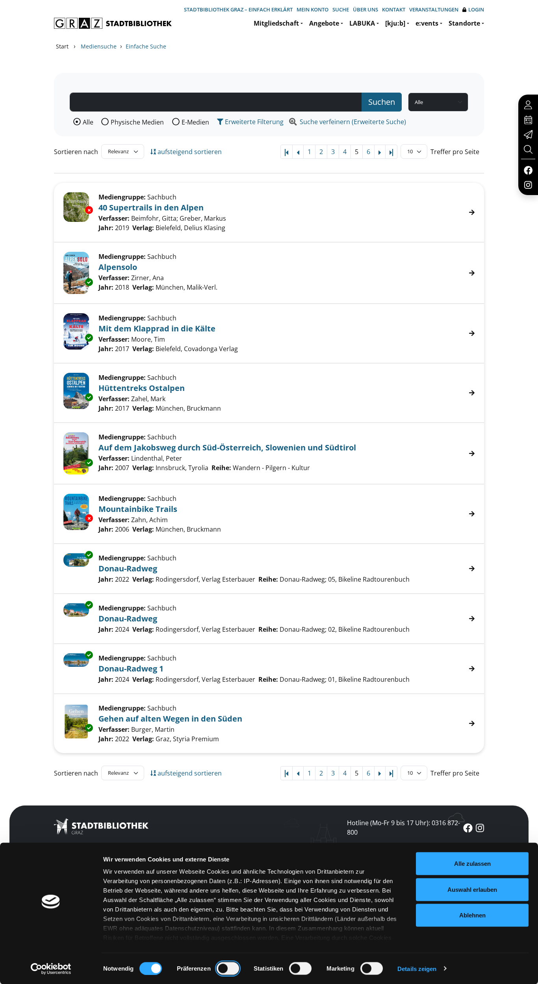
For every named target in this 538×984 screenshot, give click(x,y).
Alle (88, 122)
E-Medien (195, 122)
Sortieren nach (76, 151)
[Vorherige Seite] (298, 152)
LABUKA (362, 23)
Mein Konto (312, 9)
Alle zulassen (472, 863)
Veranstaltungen (433, 9)
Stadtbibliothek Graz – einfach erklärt (238, 9)
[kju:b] (395, 23)
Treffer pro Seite (454, 151)
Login (476, 9)
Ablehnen (472, 915)
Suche (340, 9)
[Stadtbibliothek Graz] (113, 23)
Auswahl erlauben (472, 889)
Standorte (464, 23)
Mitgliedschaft (276, 23)
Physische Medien (137, 122)
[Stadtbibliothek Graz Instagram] (528, 184)
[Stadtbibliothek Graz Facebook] (528, 169)
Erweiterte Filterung (253, 121)
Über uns (365, 9)
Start (62, 46)
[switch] (228, 968)
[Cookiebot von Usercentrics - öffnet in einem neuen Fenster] (51, 969)
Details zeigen (416, 968)
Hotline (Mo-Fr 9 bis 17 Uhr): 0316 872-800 (403, 827)
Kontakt (393, 9)
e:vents (427, 23)
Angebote (324, 23)
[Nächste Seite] (380, 152)
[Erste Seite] (286, 152)
